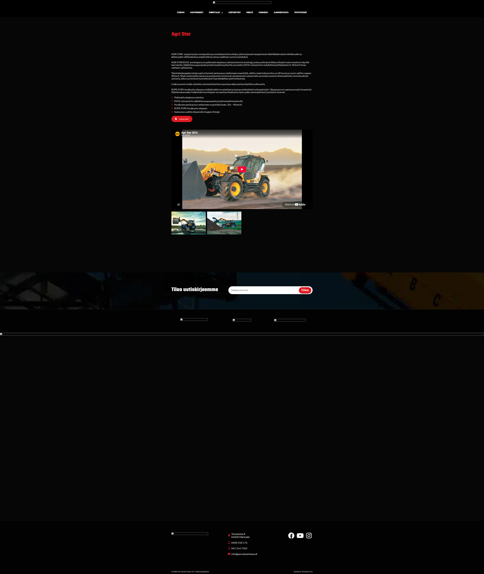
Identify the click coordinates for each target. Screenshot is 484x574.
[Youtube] (300, 535)
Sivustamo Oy (307, 571)
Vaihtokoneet (196, 12)
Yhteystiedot (300, 12)
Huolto (249, 12)
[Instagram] (309, 535)
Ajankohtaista (281, 12)
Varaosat (263, 12)
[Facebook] (291, 535)
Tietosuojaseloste (202, 571)
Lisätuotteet (235, 12)
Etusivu (180, 12)
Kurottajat (214, 12)
